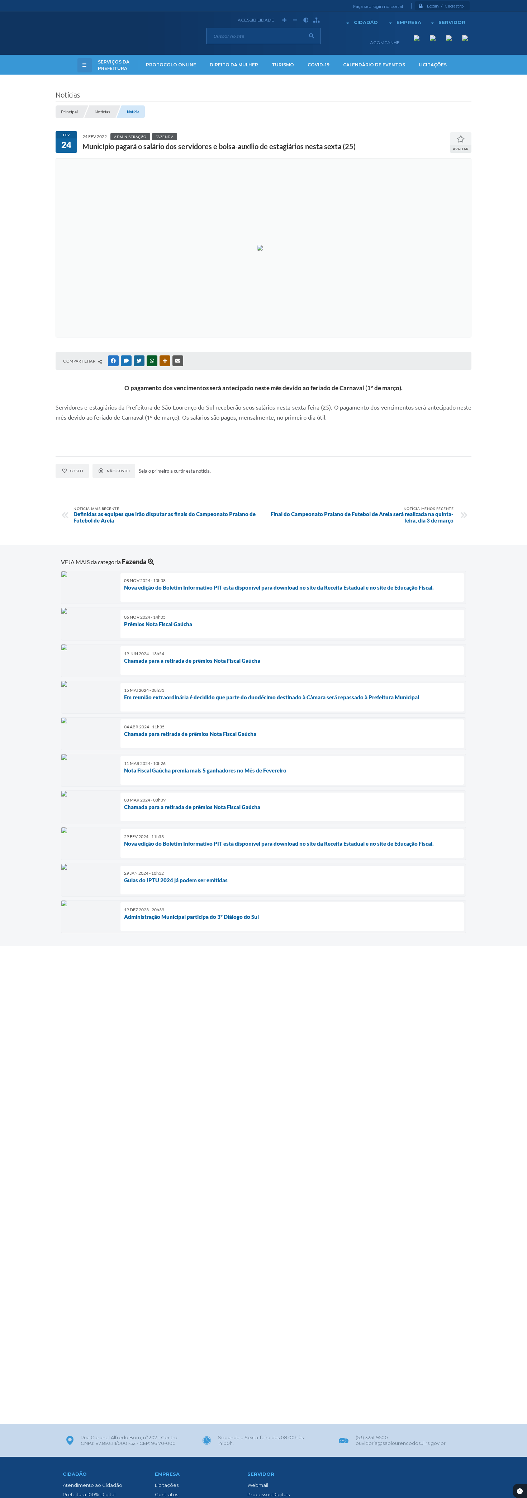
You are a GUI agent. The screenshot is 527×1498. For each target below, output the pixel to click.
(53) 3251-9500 (372, 1437)
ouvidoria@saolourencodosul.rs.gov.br (401, 1443)
